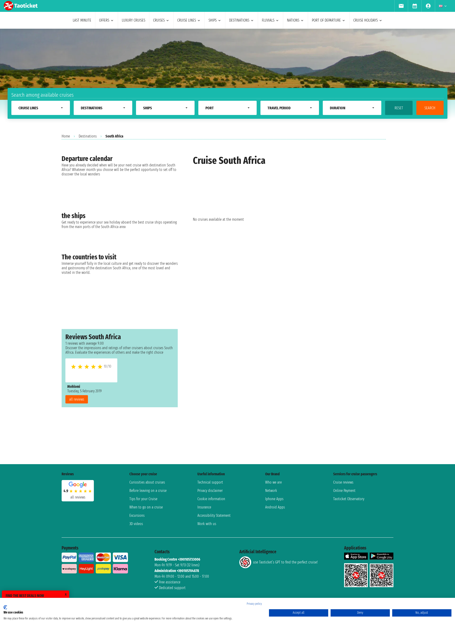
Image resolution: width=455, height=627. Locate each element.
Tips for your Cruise (143, 499)
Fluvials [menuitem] (268, 20)
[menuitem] (401, 6)
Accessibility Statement (214, 515)
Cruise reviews (343, 482)
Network (271, 490)
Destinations (88, 136)
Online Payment (344, 490)
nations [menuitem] (293, 20)
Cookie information (211, 499)
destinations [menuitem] (239, 20)
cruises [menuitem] (159, 20)
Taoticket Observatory (348, 499)
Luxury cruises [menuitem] (133, 20)
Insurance (204, 507)
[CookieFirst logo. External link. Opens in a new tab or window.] (5, 607)
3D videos (136, 524)
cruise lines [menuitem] (186, 20)
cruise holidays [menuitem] (365, 20)
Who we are (273, 482)
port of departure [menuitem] (326, 20)
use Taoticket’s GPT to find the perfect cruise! (285, 562)
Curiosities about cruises (147, 482)
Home (66, 136)
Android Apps (275, 507)
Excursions (137, 515)
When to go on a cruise (146, 507)
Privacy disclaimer (210, 490)
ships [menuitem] (213, 20)
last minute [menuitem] (82, 20)
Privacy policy (254, 603)
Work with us (206, 524)
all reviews (76, 399)
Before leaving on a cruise (148, 490)
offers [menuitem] (104, 20)
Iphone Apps (274, 499)
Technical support (210, 482)
